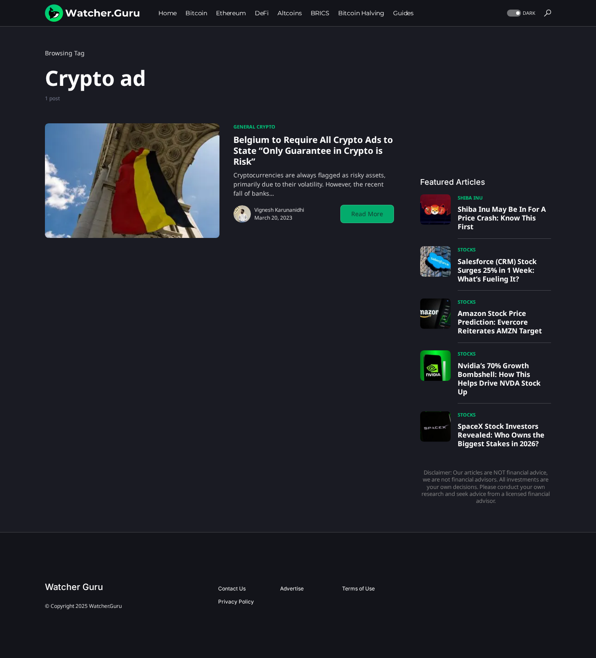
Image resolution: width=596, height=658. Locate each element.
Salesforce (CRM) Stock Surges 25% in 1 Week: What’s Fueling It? (497, 270)
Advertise (292, 588)
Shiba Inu (470, 197)
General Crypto (254, 126)
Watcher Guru (74, 587)
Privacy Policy (236, 601)
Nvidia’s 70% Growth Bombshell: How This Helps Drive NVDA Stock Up (499, 378)
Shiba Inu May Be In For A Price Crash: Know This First (502, 218)
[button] (520, 13)
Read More (367, 214)
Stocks (467, 249)
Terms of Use (358, 588)
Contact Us (232, 588)
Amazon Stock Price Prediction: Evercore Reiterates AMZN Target (500, 322)
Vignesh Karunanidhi (279, 210)
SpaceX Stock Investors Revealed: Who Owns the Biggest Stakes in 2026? (501, 435)
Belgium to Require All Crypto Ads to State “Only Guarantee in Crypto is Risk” (313, 150)
